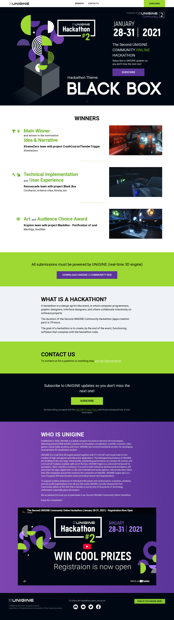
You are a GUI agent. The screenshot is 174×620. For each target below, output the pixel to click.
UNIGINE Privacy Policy (87, 409)
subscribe (128, 72)
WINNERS (79, 3)
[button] (165, 611)
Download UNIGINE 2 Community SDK (87, 274)
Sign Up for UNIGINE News (149, 601)
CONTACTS (93, 3)
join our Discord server (108, 360)
